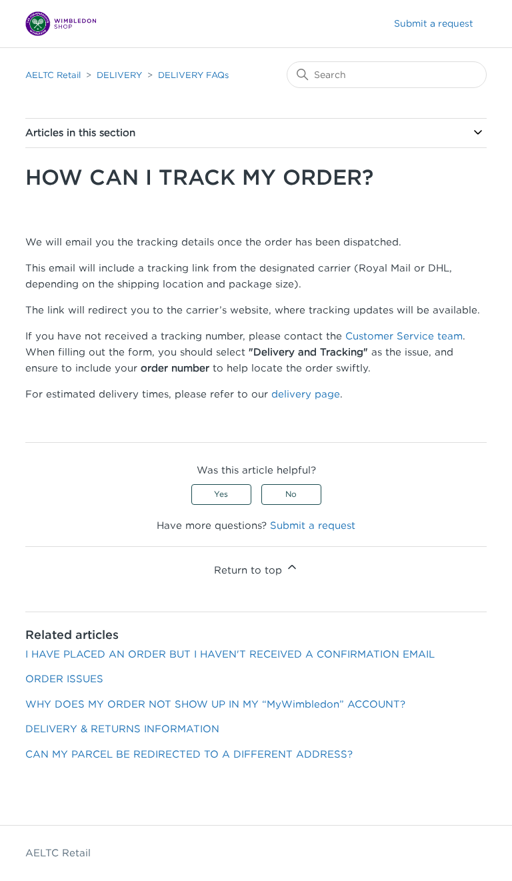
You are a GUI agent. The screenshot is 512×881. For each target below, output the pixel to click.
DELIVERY (119, 75)
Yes (221, 494)
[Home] (60, 23)
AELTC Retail (53, 75)
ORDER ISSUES (64, 679)
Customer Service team (404, 336)
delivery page (305, 394)
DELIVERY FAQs (193, 75)
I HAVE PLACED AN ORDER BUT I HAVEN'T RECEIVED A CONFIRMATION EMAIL (230, 654)
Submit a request (433, 23)
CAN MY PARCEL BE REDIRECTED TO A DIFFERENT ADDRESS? (189, 754)
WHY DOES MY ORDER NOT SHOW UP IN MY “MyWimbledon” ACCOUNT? (215, 704)
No (291, 494)
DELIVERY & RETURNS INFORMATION (122, 729)
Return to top (249, 570)
